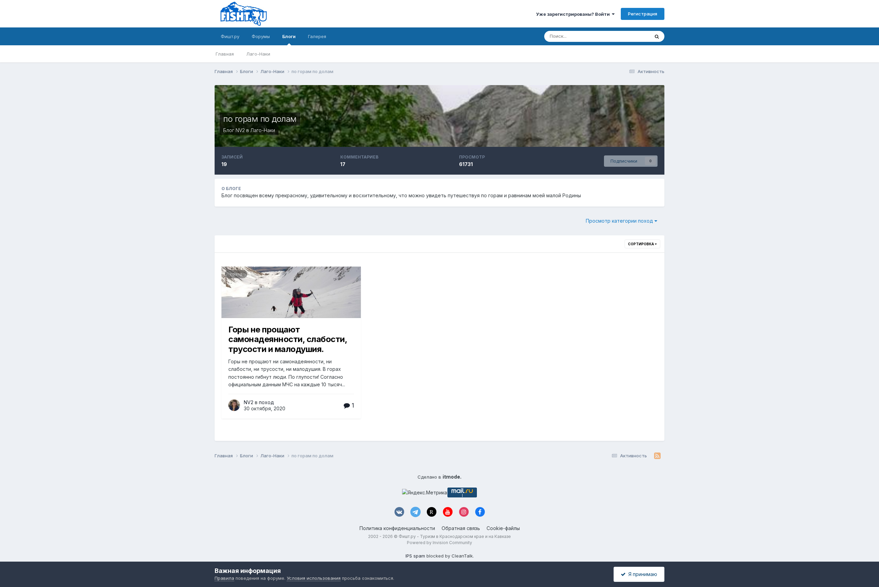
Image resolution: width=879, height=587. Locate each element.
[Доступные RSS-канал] (657, 456)
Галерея (317, 36)
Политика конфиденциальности (397, 528)
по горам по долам (260, 119)
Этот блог (630, 36)
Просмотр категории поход (620, 221)
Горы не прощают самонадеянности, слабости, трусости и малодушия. (287, 339)
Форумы (261, 36)
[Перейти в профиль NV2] (234, 405)
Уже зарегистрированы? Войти (574, 14)
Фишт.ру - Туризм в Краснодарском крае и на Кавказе (455, 536)
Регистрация (642, 13)
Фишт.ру (230, 36)
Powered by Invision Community (439, 542)
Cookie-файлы (503, 528)
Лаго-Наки (258, 54)
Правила (224, 578)
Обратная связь (461, 528)
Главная (225, 54)
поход (236, 274)
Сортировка (641, 244)
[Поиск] (656, 36)
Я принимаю (641, 574)
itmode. (452, 477)
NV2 (240, 130)
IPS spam (415, 556)
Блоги (289, 36)
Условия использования (314, 578)
